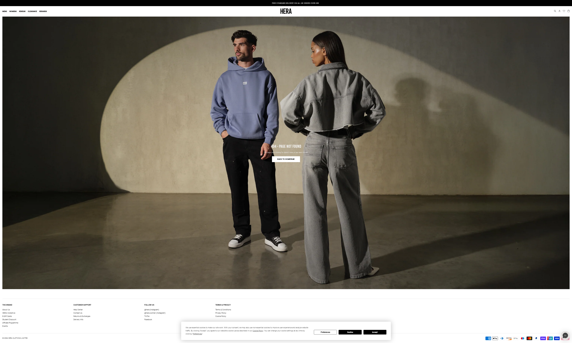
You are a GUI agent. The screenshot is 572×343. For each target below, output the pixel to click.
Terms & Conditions (223, 310)
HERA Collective (8, 313)
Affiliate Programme (10, 323)
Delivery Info (78, 320)
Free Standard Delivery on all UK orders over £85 (286, 3)
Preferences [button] (197, 334)
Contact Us (77, 313)
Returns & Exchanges (81, 316)
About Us (6, 310)
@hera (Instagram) (151, 310)
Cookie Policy (220, 316)
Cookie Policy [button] (258, 331)
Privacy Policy (220, 313)
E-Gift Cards (7, 316)
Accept (375, 332)
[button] (555, 11)
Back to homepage (286, 159)
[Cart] (568, 10)
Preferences (325, 332)
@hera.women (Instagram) (154, 313)
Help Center (78, 310)
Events (5, 326)
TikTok (147, 316)
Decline (350, 332)
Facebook (148, 320)
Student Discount (9, 320)
